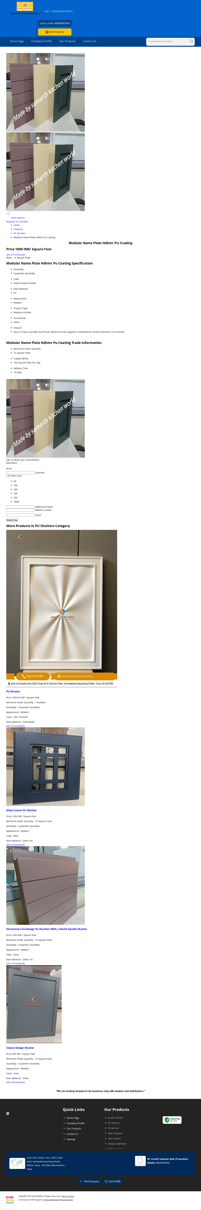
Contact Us (89, 41)
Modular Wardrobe (117, 1143)
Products (18, 229)
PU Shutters (20, 233)
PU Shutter (13, 691)
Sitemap (71, 1139)
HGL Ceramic (114, 1138)
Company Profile (41, 41)
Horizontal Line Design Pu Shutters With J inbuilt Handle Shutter (46, 929)
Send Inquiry (56, 32)
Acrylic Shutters (115, 1117)
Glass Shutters (115, 1133)
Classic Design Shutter (20, 1048)
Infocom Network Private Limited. (58, 1199)
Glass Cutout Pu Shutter (21, 810)
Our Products (67, 41)
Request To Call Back (17, 221)
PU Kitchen (113, 1128)
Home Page (17, 41)
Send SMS (115, 1181)
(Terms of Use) (67, 1196)
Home (17, 225)
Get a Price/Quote (15, 254)
